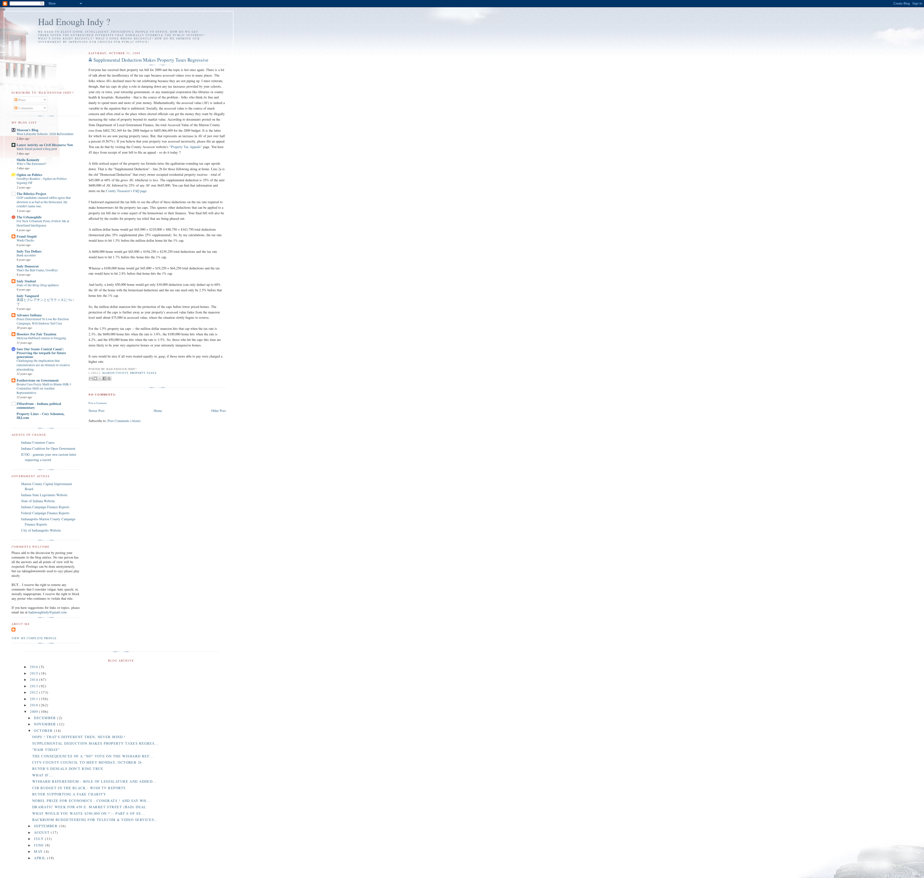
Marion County (115, 373)
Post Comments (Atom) (124, 420)
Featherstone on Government (38, 380)
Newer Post (96, 410)
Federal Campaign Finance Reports (45, 513)
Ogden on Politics (29, 174)
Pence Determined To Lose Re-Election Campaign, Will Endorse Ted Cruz (43, 321)
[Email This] (90, 378)
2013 (34, 686)
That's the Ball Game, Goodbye (37, 270)
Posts (21, 100)
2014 (34, 679)
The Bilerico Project (31, 193)
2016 (34, 666)
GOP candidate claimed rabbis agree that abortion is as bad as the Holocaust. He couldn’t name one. (44, 201)
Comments (25, 108)
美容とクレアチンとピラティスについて (45, 302)
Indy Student (26, 281)
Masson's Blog (27, 129)
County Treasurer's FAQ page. (127, 191)
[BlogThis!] (95, 378)
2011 (34, 698)
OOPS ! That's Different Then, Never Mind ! (79, 737)
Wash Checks (25, 240)
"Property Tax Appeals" (185, 146)
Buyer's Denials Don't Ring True (67, 768)
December (45, 717)
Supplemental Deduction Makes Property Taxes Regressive (150, 60)
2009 (34, 711)
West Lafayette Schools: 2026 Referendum (45, 134)
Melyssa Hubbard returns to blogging (41, 338)
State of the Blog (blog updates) (38, 285)
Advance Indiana (29, 315)
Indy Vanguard (28, 295)
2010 (34, 705)
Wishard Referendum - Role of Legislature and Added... (94, 781)
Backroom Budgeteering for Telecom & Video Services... (95, 819)
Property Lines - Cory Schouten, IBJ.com (40, 415)
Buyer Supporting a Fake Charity (69, 794)
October (44, 730)
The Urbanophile (29, 217)
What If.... (43, 775)
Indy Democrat (28, 266)
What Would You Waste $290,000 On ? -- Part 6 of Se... (88, 813)
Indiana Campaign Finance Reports (45, 507)
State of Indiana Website (38, 501)
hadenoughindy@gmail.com (47, 612)
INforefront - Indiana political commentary (39, 405)
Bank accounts (26, 255)
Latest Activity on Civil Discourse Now (45, 144)
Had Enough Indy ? (74, 21)
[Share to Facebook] (104, 378)
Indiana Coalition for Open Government (48, 448)
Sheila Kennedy (28, 159)
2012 (34, 692)
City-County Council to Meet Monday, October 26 (87, 762)
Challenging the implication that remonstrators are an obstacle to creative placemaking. (43, 364)
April (40, 858)
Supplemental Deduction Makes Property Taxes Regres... (95, 743)
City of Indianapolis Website (41, 530)
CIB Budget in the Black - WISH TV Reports (79, 788)
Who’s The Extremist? (31, 164)
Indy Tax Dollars (29, 251)
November (45, 724)
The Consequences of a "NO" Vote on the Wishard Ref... (92, 756)
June (39, 845)
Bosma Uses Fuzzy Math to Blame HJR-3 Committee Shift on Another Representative (44, 388)
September (46, 826)
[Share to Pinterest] (109, 378)
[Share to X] (99, 378)
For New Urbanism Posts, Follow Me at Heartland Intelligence (43, 223)
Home (158, 410)
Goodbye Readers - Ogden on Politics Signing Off (42, 180)
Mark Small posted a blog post (37, 149)
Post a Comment (98, 403)
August (42, 832)
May (39, 851)
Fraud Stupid (27, 236)
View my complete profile (34, 638)
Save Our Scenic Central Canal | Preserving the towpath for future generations (41, 352)
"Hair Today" (46, 749)
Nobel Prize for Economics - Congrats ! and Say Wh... (91, 800)
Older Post (218, 410)
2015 (34, 673)
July (39, 838)
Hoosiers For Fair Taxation (36, 334)
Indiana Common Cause (37, 442)
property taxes (143, 373)
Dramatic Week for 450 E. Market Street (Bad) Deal (89, 807)
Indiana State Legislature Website (44, 495)
